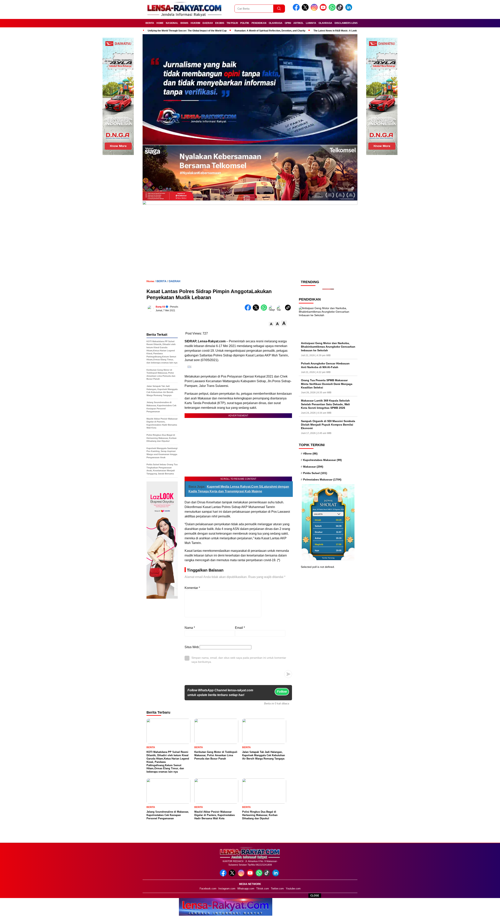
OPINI (288, 23)
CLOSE (314, 895)
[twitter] (306, 9)
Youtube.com (293, 888)
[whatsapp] (332, 9)
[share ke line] (281, 309)
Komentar (192, 587)
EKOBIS (219, 23)
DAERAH (208, 23)
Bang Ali (160, 306)
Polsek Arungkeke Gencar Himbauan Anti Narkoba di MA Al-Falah (325, 365)
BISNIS (184, 23)
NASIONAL (172, 23)
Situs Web (192, 647)
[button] (271, 324)
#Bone (310, 453)
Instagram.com (226, 888)
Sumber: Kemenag (328, 558)
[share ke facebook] (249, 309)
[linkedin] (349, 9)
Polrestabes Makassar (322, 479)
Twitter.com (277, 888)
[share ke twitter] (257, 309)
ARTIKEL (298, 23)
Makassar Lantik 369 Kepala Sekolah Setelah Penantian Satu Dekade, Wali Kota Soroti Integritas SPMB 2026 (325, 404)
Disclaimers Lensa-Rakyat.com (355, 23)
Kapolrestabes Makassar (322, 460)
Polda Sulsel (315, 473)
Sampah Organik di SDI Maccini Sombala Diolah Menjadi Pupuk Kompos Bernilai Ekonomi (328, 425)
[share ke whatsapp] (265, 309)
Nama (190, 627)
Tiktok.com (262, 888)
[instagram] (315, 9)
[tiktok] (340, 9)
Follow (282, 691)
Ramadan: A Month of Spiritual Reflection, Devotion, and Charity (270, 30)
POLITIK (244, 23)
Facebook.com (208, 888)
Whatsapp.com (245, 888)
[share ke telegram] (273, 309)
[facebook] (297, 9)
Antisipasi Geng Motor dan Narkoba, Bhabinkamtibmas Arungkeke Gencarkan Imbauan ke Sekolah (328, 347)
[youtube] (324, 9)
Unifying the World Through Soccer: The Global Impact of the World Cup (187, 30)
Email (240, 627)
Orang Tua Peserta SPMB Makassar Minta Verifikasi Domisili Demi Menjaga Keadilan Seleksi (326, 384)
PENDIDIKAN (259, 23)
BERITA (150, 23)
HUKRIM (195, 23)
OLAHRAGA (275, 23)
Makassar (313, 466)
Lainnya (311, 23)
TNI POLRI (232, 23)
